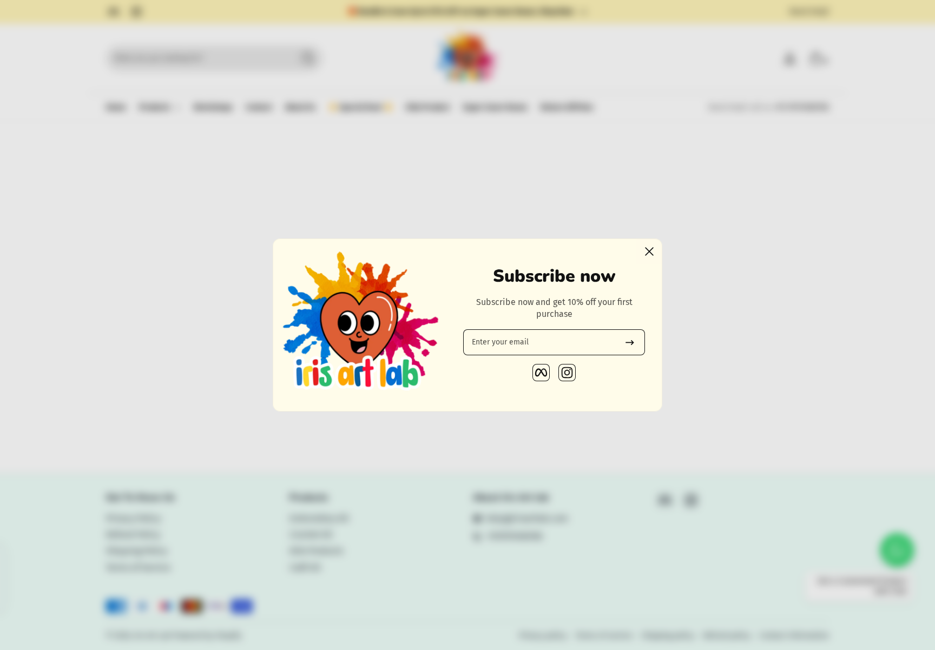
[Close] (649, 251)
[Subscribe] (630, 342)
